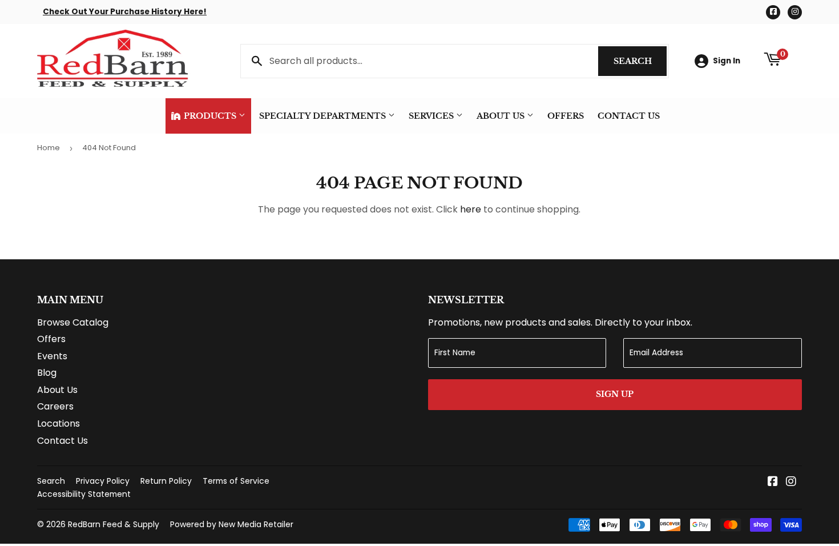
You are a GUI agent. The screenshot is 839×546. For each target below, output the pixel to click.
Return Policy (166, 481)
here (470, 209)
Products (210, 116)
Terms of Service (236, 481)
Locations (58, 423)
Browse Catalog (72, 322)
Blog (47, 372)
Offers (565, 116)
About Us (502, 116)
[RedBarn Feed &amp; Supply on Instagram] (791, 482)
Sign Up (615, 394)
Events (52, 356)
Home (48, 147)
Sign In (726, 60)
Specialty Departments (323, 116)
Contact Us (629, 116)
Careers (55, 406)
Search (640, 61)
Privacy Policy (103, 481)
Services (432, 116)
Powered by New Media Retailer (231, 524)
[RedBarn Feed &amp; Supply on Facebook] (773, 482)
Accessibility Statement (84, 494)
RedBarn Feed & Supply (113, 524)
